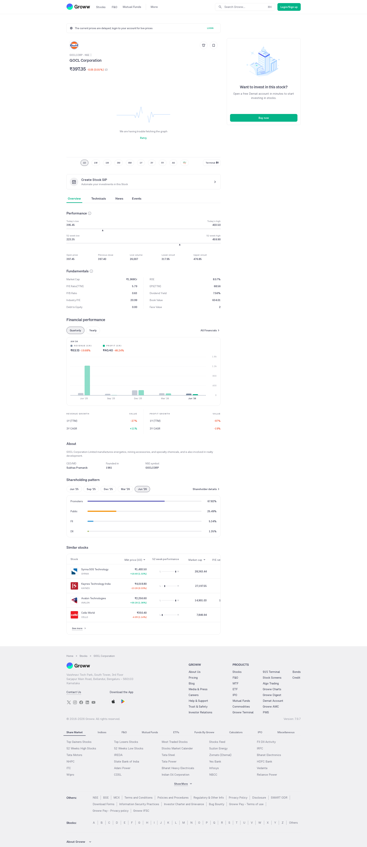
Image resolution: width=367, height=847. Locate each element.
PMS (266, 712)
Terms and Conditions (138, 798)
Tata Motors (74, 755)
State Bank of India (126, 761)
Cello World (88, 612)
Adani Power (122, 768)
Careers (194, 695)
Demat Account (273, 701)
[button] (90, 213)
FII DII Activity (266, 742)
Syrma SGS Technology (94, 569)
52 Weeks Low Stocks (128, 748)
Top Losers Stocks (126, 742)
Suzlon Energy (218, 748)
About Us (195, 672)
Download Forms (103, 804)
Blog (192, 683)
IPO (235, 695)
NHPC (70, 761)
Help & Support (198, 701)
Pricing (193, 678)
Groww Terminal (243, 712)
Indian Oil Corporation (175, 775)
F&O (235, 678)
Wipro (70, 775)
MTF (236, 683)
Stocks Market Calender (177, 748)
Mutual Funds (241, 701)
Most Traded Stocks (175, 742)
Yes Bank (215, 761)
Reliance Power (267, 775)
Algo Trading (271, 683)
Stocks (237, 672)
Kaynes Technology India (96, 583)
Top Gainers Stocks (79, 742)
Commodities (241, 706)
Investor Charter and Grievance (184, 804)
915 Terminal (271, 672)
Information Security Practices (139, 804)
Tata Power (169, 761)
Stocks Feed (217, 742)
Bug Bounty (216, 804)
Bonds (296, 672)
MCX (116, 798)
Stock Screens (272, 678)
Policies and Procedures (173, 798)
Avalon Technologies (93, 598)
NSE (95, 798)
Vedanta (262, 768)
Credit (296, 678)
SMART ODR (279, 798)
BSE (106, 798)
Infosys (214, 768)
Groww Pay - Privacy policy (110, 811)
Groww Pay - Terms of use (246, 804)
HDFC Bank (264, 761)
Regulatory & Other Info (208, 798)
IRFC (260, 748)
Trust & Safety (198, 706)
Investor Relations (200, 712)
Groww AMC (271, 706)
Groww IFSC (141, 811)
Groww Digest (272, 695)
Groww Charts (272, 689)
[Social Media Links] (68, 702)
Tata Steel (168, 755)
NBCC (213, 775)
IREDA (118, 755)
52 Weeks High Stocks (81, 748)
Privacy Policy (238, 798)
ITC (68, 768)
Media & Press (198, 689)
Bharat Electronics (269, 755)
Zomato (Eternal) (220, 755)
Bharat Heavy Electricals (178, 768)
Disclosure (259, 798)
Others (293, 823)
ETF (235, 689)
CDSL (118, 775)
